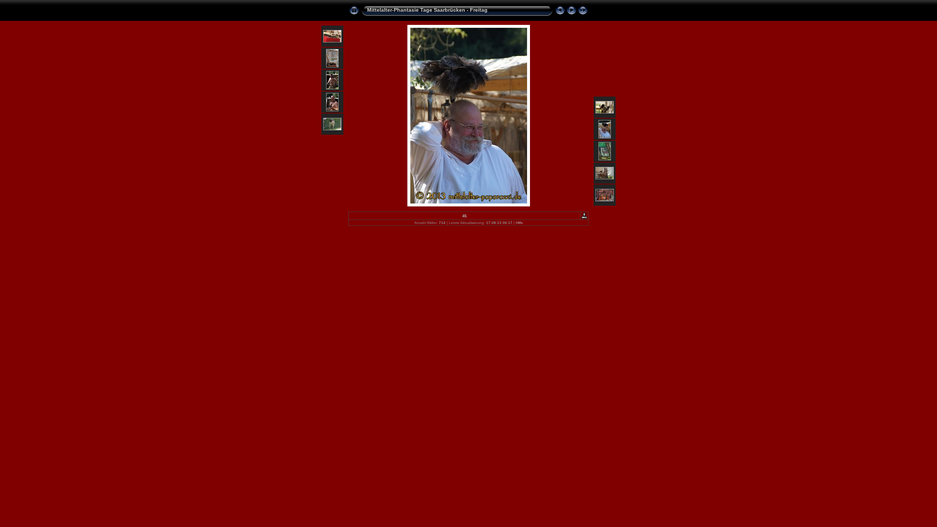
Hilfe (519, 223)
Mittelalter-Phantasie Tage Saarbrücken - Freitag (427, 10)
